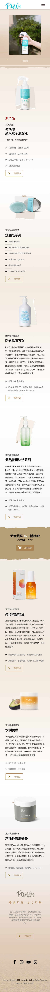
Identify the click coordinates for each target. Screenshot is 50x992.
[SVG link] (13, 6)
